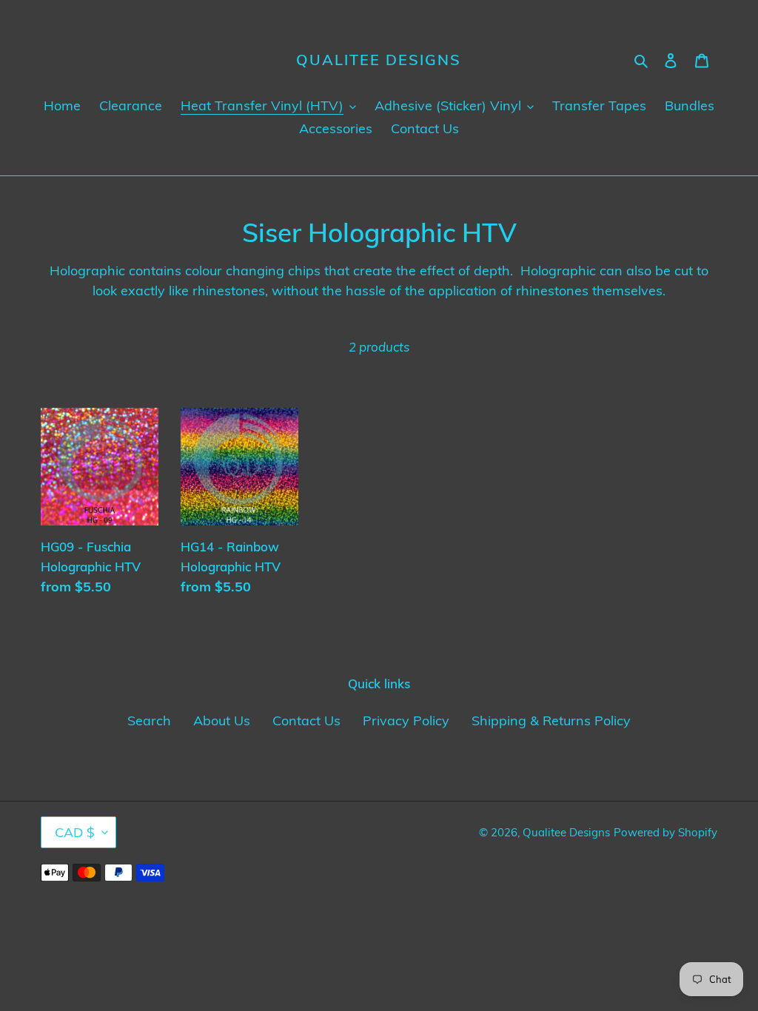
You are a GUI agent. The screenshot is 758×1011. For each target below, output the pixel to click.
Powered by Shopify (665, 832)
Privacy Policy (406, 720)
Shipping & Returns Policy (551, 720)
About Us (221, 720)
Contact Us (306, 720)
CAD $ (75, 832)
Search (149, 720)
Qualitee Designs (378, 60)
